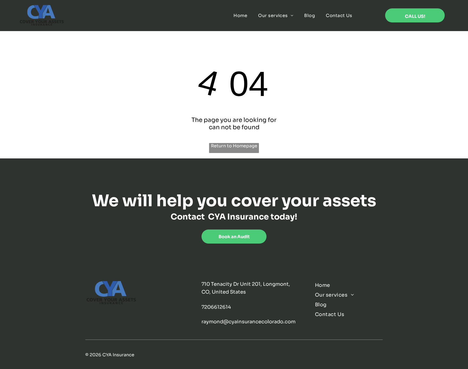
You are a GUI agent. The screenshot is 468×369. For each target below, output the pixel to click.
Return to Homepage (234, 146)
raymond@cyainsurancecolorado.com (248, 322)
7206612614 (216, 307)
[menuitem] (240, 15)
